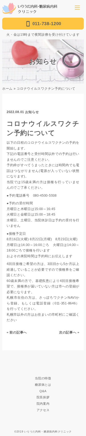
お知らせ (32, 112)
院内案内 (43, 403)
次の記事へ (68, 332)
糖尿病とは (43, 384)
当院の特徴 (43, 378)
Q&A (42, 391)
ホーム (7, 88)
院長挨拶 (43, 397)
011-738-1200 (46, 23)
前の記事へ (18, 332)
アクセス (43, 410)
